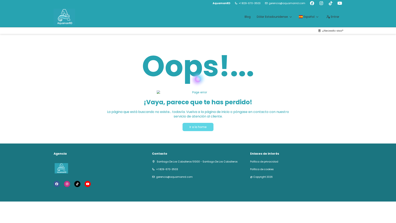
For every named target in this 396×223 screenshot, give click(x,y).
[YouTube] (339, 3)
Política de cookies (262, 169)
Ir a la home (198, 127)
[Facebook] (312, 3)
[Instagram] (321, 3)
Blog (248, 17)
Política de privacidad (264, 161)
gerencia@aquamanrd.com (287, 3)
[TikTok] (330, 3)
